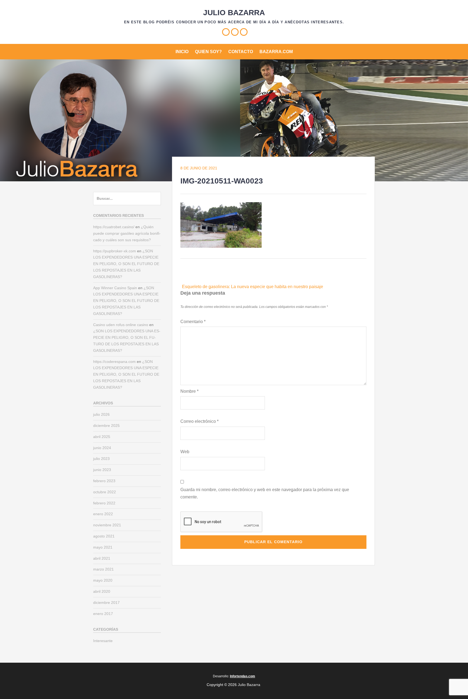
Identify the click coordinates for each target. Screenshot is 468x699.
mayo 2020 (102, 580)
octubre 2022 (104, 492)
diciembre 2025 (106, 425)
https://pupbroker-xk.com (114, 251)
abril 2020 (101, 591)
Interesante (103, 641)
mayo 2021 (102, 547)
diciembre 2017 (106, 602)
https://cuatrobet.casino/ (113, 227)
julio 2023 (101, 458)
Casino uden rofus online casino (120, 325)
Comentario (193, 321)
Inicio (182, 51)
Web (184, 451)
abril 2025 (101, 436)
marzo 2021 (103, 569)
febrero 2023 (104, 481)
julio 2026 (101, 414)
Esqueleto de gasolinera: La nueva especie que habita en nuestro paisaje (252, 286)
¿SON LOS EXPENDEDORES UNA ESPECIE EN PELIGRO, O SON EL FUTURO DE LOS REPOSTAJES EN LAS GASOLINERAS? (126, 264)
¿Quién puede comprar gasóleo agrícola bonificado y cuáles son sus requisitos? (127, 233)
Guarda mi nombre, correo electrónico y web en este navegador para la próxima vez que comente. (264, 493)
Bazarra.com (276, 51)
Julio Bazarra (234, 12)
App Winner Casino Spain (115, 288)
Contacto (240, 51)
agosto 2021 (104, 536)
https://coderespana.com (114, 361)
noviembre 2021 (107, 525)
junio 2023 (102, 470)
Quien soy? (208, 51)
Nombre (189, 391)
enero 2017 (103, 613)
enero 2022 (103, 514)
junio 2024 (102, 448)
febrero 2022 (104, 503)
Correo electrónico (199, 421)
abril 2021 (101, 558)
